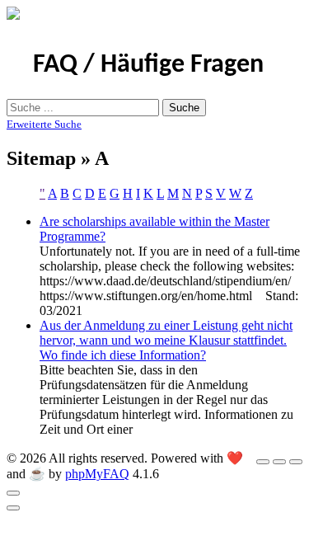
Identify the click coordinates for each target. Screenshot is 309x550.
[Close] (13, 493)
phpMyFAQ (97, 474)
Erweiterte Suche (44, 124)
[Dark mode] (279, 461)
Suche (184, 107)
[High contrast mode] (295, 461)
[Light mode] (262, 461)
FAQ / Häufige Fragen (148, 65)
